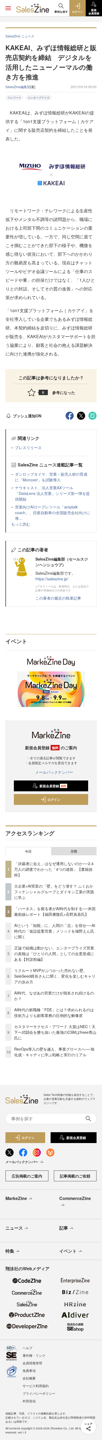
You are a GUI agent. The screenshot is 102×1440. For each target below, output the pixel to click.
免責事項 (29, 1370)
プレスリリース (28, 447)
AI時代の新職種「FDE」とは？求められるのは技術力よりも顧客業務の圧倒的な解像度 (54, 1012)
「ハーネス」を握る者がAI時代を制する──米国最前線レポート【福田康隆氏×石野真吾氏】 (54, 911)
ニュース (14, 1228)
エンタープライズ (39, 98)
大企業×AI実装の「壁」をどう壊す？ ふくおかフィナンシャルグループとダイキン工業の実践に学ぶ (54, 891)
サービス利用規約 (36, 1385)
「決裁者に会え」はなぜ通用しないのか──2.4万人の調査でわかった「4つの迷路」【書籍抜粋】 (54, 869)
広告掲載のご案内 (27, 1176)
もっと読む (20, 524)
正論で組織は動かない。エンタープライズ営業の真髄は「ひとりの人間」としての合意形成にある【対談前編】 (54, 953)
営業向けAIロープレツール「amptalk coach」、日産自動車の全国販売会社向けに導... (52, 512)
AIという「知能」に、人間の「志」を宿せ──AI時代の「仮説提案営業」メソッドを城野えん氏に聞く (54, 931)
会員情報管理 (32, 1363)
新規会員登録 (52, 785)
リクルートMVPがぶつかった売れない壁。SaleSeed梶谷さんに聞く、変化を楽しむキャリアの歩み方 (54, 976)
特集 (9, 1251)
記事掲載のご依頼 (75, 1176)
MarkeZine (16, 1198)
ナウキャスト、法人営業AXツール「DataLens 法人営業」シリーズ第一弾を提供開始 (52, 493)
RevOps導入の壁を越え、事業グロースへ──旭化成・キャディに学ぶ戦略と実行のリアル (54, 1051)
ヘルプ (27, 1347)
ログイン (53, 799)
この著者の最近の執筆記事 (58, 598)
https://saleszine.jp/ (51, 578)
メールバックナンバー (54, 772)
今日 (28, 851)
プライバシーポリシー (39, 1393)
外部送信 (29, 1401)
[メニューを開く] (8, 8)
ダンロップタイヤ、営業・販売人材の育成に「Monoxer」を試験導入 (51, 476)
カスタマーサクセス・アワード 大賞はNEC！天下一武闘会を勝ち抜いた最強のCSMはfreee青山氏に (55, 1032)
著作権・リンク (34, 1355)
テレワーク (14, 98)
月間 (73, 851)
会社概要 (29, 1378)
